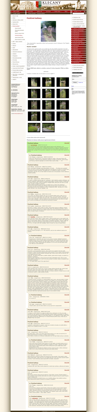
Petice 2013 (15, 24)
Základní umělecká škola (78, 30)
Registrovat (81, 82)
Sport (14, 47)
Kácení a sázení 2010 (19, 33)
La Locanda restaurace (78, 60)
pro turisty (30, 11)
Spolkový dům (16, 22)
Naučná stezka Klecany (78, 19)
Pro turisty (15, 60)
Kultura (14, 43)
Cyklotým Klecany (77, 52)
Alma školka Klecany (77, 56)
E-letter (72, 86)
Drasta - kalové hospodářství (18, 66)
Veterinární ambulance (17, 51)
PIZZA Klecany (76, 62)
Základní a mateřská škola (78, 28)
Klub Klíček (75, 47)
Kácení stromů (18, 28)
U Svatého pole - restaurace (79, 39)
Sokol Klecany (76, 32)
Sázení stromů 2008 (19, 37)
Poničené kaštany (18, 35)
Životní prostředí (32, 13)
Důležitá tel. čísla (76, 17)
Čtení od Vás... (16, 64)
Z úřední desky (57, 11)
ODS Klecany (76, 45)
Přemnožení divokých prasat (19, 31)
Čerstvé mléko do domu (18, 70)
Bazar (66, 11)
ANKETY (14, 79)
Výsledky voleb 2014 (77, 69)
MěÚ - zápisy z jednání (17, 41)
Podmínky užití (52, 411)
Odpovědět (66, 143)
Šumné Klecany (16, 62)
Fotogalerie (15, 55)
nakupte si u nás (77, 11)
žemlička (33, 216)
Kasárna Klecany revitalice (78, 65)
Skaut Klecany (76, 35)
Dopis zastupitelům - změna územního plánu (79, 26)
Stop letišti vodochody (77, 41)
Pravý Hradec (76, 37)
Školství (14, 45)
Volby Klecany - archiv (17, 77)
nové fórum (48, 11)
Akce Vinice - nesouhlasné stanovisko (18, 75)
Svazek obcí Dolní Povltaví (18, 68)
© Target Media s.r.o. (45, 411)
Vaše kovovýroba (76, 58)
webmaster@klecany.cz (18, 113)
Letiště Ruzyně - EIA (17, 72)
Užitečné (14, 53)
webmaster (35, 398)
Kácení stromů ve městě (20, 39)
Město (14, 18)
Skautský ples (76, 54)
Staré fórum (75, 49)
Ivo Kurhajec (34, 145)
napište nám (39, 11)
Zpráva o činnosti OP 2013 (78, 23)
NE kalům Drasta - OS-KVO (78, 43)
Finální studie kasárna (77, 67)
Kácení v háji (15, 16)
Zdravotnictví (15, 49)
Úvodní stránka (16, 13)
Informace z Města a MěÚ (18, 20)
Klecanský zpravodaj (17, 58)
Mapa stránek (16, 11)
